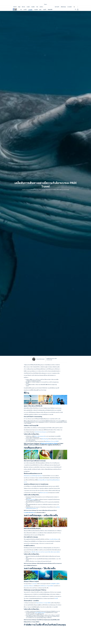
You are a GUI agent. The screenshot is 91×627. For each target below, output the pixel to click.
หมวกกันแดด (40, 479)
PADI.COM (14, 6)
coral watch (34, 583)
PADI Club (23, 6)
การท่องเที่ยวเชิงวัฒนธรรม (54, 539)
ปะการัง (25, 482)
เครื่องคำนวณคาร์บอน (31, 499)
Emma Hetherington (40, 359)
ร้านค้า (37, 6)
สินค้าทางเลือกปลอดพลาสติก (39, 436)
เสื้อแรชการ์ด (45, 479)
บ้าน (21, 9)
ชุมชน (40, 9)
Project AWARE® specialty (40, 612)
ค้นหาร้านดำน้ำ (57, 6)
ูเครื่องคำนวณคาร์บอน (44, 492)
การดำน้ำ (25, 9)
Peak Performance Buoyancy (40, 432)
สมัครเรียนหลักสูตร (45, 438)
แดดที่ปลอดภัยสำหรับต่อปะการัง (32, 508)
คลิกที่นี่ (56, 598)
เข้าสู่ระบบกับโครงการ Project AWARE (43, 602)
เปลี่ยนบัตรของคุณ (63, 6)
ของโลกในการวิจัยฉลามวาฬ (29, 585)
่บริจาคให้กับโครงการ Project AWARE (46, 585)
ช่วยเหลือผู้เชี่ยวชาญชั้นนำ (55, 583)
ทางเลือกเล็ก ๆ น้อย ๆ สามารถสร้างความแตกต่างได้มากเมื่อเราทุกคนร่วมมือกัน (45, 552)
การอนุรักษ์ (28, 6)
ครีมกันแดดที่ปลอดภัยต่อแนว (54, 479)
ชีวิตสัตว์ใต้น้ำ (50, 9)
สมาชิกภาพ (41, 6)
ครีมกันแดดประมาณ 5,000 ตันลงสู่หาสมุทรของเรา (33, 475)
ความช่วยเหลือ (69, 6)
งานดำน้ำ (44, 9)
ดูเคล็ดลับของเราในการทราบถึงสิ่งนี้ (51, 441)
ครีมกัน (58, 507)
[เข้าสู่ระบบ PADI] (77, 9)
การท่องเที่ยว (33, 6)
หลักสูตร (19, 6)
